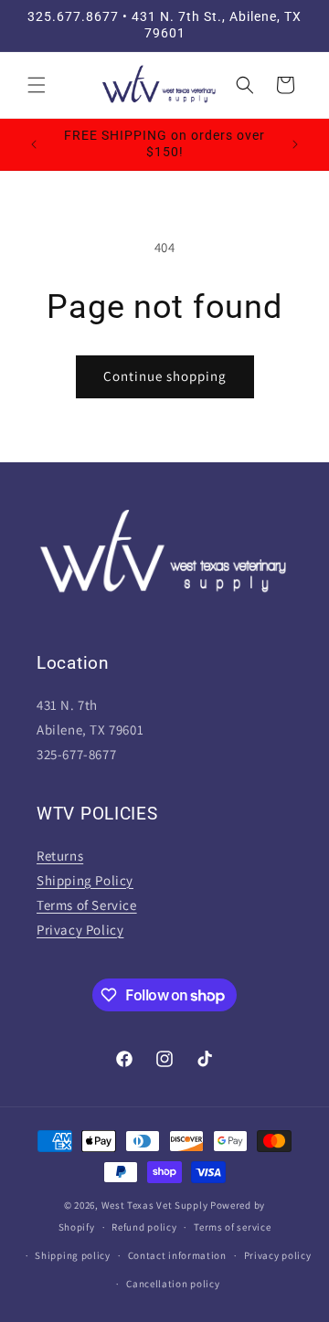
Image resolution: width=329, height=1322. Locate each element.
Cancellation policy (172, 1283)
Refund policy (143, 1227)
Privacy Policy (80, 929)
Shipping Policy (85, 880)
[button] (36, 85)
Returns (60, 855)
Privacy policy (278, 1255)
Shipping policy (73, 1255)
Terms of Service (87, 905)
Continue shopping (165, 376)
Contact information (177, 1255)
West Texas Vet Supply (154, 1205)
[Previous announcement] (34, 144)
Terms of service (232, 1227)
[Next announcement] (295, 144)
